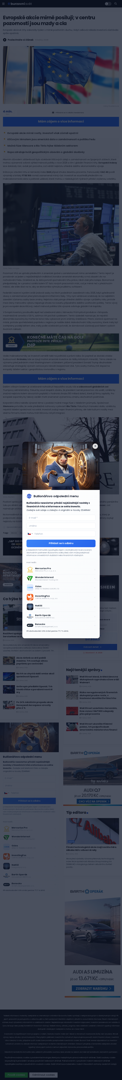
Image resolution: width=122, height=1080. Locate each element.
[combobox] (30, 534)
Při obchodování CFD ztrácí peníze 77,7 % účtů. (47, 631)
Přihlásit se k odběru (61, 543)
